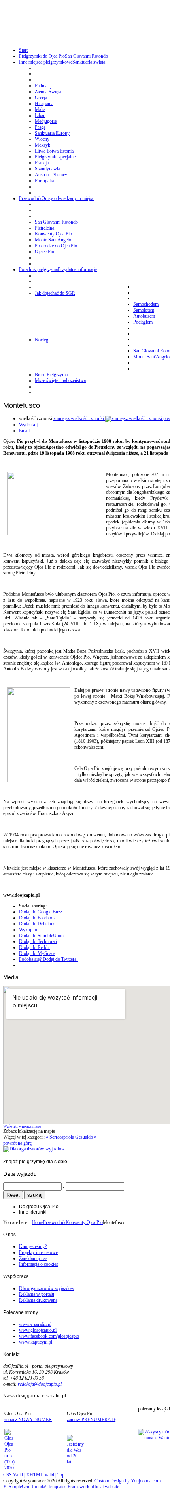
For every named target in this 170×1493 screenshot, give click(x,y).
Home (37, 1222)
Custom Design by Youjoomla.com (127, 1481)
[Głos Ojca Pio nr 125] (9, 1467)
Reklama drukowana (38, 1300)
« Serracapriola (60, 1137)
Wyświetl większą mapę (22, 1126)
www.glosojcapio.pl (38, 1330)
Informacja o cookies (38, 1264)
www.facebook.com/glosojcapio (49, 1336)
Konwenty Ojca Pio (84, 1222)
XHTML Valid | (41, 1475)
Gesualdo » (85, 1137)
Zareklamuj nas (33, 1258)
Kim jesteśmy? (33, 1246)
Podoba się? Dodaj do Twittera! (48, 959)
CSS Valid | (14, 1475)
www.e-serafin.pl (35, 1324)
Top (60, 1475)
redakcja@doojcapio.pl (40, 1384)
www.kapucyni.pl (35, 1342)
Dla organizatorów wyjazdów (46, 1288)
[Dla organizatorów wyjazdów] (34, 1149)
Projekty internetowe (38, 1252)
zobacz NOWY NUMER (28, 1419)
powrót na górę (17, 1143)
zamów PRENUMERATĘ (91, 1419)
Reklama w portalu (36, 1294)
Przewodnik (54, 1222)
